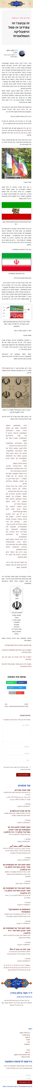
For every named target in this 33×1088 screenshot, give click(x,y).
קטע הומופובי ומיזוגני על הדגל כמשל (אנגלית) (18, 645)
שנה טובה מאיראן (22, 790)
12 (10, 965)
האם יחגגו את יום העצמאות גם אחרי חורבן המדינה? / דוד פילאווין (16, 930)
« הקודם (28, 965)
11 (12, 965)
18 (25, 968)
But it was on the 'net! (20, 949)
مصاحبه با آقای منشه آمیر (20, 846)
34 (22, 970)
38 (14, 970)
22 (18, 968)
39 (12, 970)
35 (20, 970)
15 (4, 965)
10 (14, 965)
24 (14, 968)
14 (6, 965)
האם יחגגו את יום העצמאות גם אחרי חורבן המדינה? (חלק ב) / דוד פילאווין (16, 890)
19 (24, 968)
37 (16, 970)
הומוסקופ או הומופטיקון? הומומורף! (19, 910)
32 (25, 970)
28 (6, 968)
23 (16, 968)
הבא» (9, 970)
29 (4, 968)
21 (20, 968)
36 (18, 970)
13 (8, 965)
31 (27, 970)
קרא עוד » (27, 804)
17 (27, 968)
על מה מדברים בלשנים (20, 810)
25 (12, 968)
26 (10, 968)
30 (29, 970)
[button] (30, 4)
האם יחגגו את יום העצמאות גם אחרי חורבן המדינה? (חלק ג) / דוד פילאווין (16, 867)
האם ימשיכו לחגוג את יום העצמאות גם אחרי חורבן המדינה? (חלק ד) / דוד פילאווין (17, 829)
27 (8, 968)
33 (24, 970)
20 (22, 968)
